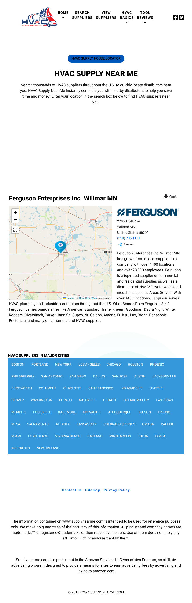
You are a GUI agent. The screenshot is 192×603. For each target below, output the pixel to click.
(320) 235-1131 (128, 238)
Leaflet (70, 298)
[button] (60, 247)
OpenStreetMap (88, 298)
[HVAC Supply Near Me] (39, 27)
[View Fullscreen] (15, 229)
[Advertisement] (96, 145)
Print (172, 196)
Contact (129, 244)
